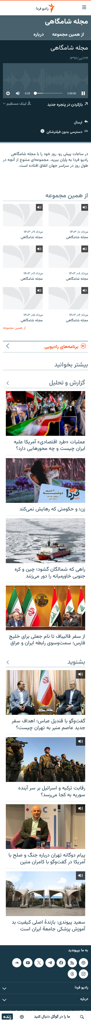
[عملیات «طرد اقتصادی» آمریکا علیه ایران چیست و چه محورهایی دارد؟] (45, 413)
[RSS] (72, 962)
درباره (38, 34)
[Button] (81, 123)
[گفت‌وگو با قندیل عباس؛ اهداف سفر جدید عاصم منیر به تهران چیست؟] (45, 692)
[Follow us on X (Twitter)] (38, 962)
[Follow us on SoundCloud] (16, 962)
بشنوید (76, 662)
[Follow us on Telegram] (50, 962)
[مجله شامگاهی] (68, 215)
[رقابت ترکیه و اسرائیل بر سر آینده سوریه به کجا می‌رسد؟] (45, 759)
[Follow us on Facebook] (61, 962)
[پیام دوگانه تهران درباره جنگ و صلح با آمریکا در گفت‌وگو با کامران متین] (45, 826)
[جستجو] (82, 1017)
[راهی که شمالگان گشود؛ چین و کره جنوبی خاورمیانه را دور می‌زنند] (45, 540)
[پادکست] (22, 1017)
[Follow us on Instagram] (83, 974)
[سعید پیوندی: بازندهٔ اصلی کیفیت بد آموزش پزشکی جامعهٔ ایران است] (45, 893)
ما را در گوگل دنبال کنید (52, 1017)
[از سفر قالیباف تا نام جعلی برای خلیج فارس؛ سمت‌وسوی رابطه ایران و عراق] (45, 608)
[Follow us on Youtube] (27, 962)
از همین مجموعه (68, 34)
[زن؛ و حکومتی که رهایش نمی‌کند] (45, 480)
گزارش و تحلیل (67, 383)
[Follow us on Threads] (72, 974)
